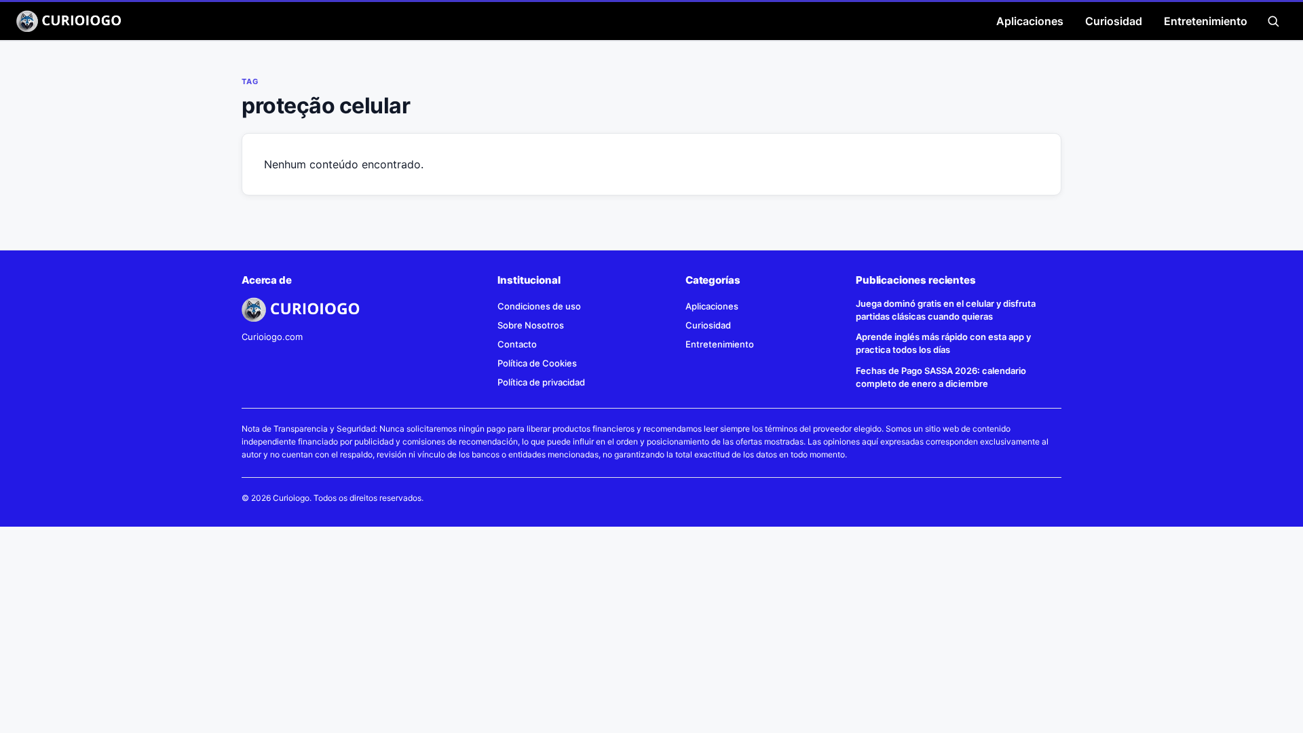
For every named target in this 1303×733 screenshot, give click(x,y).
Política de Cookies (537, 363)
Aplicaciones (1029, 21)
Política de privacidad (541, 382)
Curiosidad (1113, 21)
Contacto (517, 344)
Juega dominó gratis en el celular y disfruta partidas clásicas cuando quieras (946, 310)
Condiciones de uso (539, 306)
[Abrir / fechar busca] (1273, 21)
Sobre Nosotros (530, 325)
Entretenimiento (1205, 21)
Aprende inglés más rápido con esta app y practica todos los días (943, 343)
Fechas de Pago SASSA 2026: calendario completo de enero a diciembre (941, 377)
